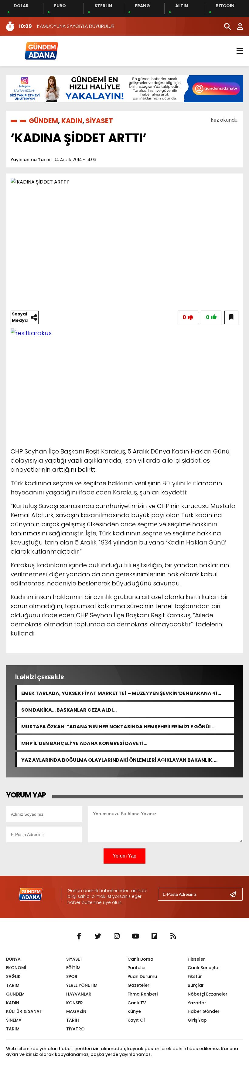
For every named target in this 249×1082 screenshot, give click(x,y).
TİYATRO (75, 1029)
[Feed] (173, 936)
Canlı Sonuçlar (204, 968)
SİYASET (99, 121)
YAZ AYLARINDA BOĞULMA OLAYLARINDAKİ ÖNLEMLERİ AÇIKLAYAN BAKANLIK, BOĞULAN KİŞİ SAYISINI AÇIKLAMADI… (117, 759)
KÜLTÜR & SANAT (24, 1011)
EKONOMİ (16, 968)
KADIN (71, 121)
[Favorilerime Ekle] (231, 317)
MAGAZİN (76, 1011)
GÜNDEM (43, 121)
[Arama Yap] (225, 26)
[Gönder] (235, 894)
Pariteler (137, 968)
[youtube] (135, 936)
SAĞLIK (13, 976)
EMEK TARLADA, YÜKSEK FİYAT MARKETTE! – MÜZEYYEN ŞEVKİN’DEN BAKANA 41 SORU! (119, 693)
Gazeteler (138, 985)
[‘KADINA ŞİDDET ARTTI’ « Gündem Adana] (41, 50)
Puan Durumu (142, 976)
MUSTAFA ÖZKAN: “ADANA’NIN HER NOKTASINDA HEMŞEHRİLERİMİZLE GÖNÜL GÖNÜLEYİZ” (116, 726)
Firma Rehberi (143, 994)
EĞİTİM (73, 968)
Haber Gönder (204, 1011)
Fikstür (195, 976)
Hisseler (196, 959)
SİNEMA (14, 1020)
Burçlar (196, 985)
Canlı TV (137, 1003)
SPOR (71, 976)
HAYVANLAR (78, 994)
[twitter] (97, 936)
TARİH (72, 1020)
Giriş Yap (197, 1020)
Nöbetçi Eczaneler (207, 994)
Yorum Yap (124, 855)
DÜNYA (13, 959)
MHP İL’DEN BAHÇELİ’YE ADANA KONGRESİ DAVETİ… (84, 743)
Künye (134, 1011)
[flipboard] (154, 936)
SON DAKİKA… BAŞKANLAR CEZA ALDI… (69, 709)
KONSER (74, 1003)
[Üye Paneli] (237, 26)
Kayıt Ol (136, 1020)
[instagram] (116, 936)
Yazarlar (197, 1003)
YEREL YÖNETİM (81, 985)
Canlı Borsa (140, 959)
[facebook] (79, 936)
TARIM (12, 985)
